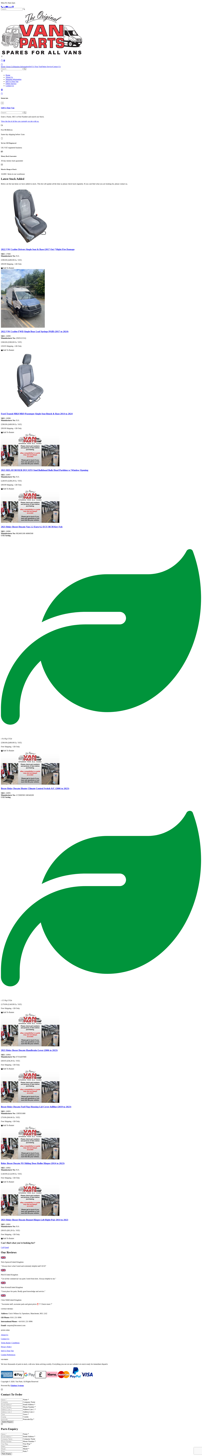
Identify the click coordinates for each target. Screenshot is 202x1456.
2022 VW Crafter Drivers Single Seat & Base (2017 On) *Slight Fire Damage (37, 249)
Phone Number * (29, 1407)
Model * (26, 1449)
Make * (26, 1446)
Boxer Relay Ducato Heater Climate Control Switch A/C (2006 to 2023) (35, 788)
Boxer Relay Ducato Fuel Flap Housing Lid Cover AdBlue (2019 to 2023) (36, 1107)
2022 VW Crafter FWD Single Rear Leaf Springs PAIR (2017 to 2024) (34, 331)
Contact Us (56, 67)
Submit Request (7, 1422)
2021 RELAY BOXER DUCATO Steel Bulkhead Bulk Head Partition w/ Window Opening (44, 470)
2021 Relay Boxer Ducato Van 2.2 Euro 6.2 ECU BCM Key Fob (32, 527)
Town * (26, 1414)
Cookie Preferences (8, 1355)
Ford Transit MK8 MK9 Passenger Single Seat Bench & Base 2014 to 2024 (37, 413)
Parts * (25, 1451)
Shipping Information (21, 67)
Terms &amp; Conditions (10, 1343)
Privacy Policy (6, 1347)
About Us (9, 67)
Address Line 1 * (29, 1409)
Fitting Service (47, 67)
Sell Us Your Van (35, 67)
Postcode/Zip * (28, 1419)
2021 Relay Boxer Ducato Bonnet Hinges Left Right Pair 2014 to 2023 (34, 1220)
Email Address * (29, 1405)
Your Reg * (27, 1444)
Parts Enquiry (6, 1454)
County (26, 1417)
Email (6, 1247)
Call (2, 1247)
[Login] (4, 61)
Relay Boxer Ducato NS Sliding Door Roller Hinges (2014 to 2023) (33, 1163)
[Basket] (2, 64)
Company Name (29, 1402)
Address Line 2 (28, 1412)
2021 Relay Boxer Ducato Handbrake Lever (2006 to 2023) (29, 1050)
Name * (26, 1400)
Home (3, 67)
